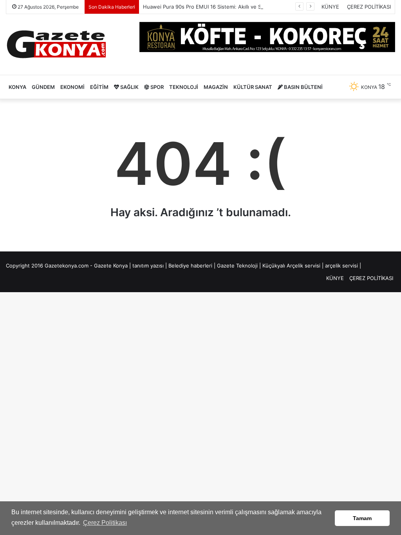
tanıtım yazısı (148, 265)
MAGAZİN (216, 87)
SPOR (156, 87)
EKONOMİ (72, 87)
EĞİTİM (99, 87)
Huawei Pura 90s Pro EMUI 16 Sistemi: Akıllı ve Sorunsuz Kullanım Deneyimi (235, 7)
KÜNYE (330, 7)
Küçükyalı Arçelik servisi (291, 265)
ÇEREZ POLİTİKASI (369, 7)
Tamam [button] (362, 518)
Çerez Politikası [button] (105, 522)
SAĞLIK (129, 87)
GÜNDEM (43, 87)
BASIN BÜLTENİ (303, 87)
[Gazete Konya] (56, 44)
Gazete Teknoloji (237, 265)
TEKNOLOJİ (183, 87)
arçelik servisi (341, 265)
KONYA (17, 87)
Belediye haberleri (190, 265)
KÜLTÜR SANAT (252, 87)
